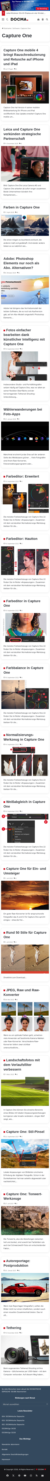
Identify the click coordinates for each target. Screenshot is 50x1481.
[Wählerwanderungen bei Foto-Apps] (25, 436)
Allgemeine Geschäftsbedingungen (15, 1454)
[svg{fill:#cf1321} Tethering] (25, 1349)
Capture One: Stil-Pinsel (25, 1132)
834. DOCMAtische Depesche (13, 1416)
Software (16, 28)
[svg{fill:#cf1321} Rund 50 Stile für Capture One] (25, 959)
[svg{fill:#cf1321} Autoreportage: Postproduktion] (25, 1287)
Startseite (7, 28)
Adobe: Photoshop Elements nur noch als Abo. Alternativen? (21, 263)
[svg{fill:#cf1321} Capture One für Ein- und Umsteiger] (25, 895)
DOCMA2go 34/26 (9, 1428)
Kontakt (5, 1449)
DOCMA (41, 1469)
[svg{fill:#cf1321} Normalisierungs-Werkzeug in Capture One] (25, 761)
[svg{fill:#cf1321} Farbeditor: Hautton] (25, 560)
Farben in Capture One (22, 207)
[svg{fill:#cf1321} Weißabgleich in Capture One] (25, 828)
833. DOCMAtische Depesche (13, 1420)
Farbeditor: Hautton (22, 539)
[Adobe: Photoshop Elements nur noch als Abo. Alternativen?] (25, 289)
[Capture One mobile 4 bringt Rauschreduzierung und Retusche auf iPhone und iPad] (25, 87)
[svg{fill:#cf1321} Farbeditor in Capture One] (25, 627)
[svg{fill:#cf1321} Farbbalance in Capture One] (25, 694)
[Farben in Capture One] (25, 225)
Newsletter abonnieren (10, 1444)
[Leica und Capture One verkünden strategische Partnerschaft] (25, 163)
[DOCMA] (19, 19)
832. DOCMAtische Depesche (13, 1424)
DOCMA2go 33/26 (9, 1432)
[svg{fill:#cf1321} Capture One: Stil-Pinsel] (25, 1153)
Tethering (13, 1328)
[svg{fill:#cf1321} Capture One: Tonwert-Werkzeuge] (25, 1220)
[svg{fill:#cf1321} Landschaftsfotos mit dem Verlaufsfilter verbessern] (25, 1091)
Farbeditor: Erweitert (22, 476)
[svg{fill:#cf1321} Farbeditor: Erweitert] (25, 498)
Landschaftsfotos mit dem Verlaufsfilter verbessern (22, 1064)
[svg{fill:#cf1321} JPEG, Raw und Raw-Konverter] (25, 1016)
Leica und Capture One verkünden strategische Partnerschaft (22, 134)
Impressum (6, 1459)
